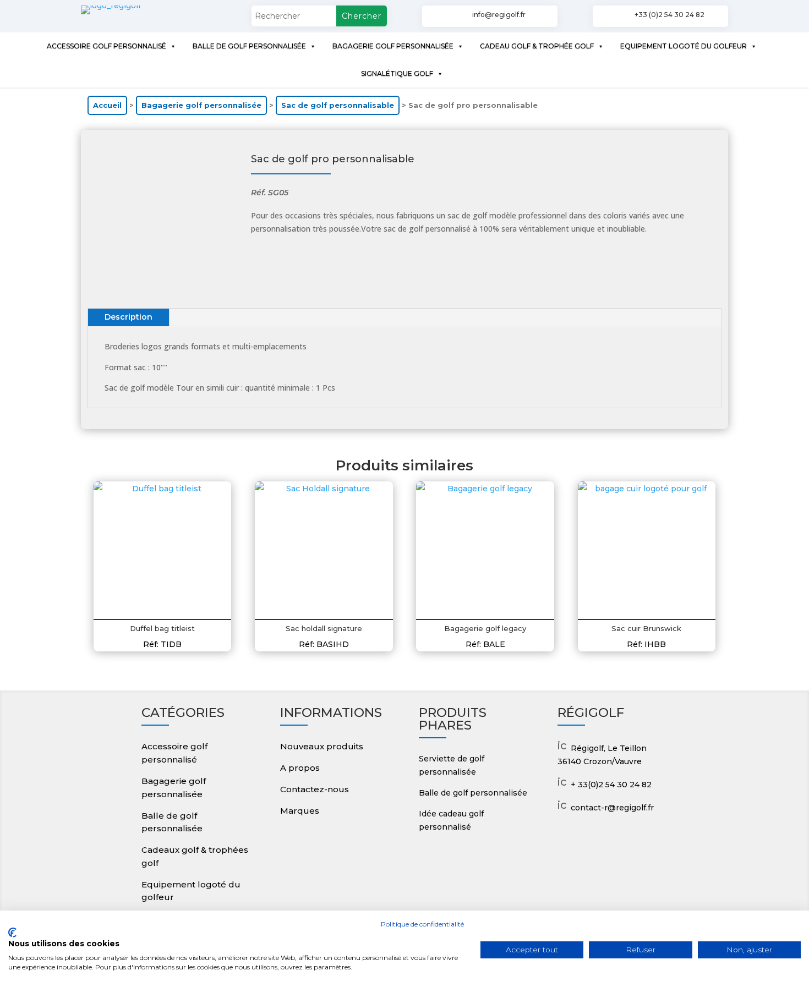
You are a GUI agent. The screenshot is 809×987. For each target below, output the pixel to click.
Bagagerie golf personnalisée (201, 105)
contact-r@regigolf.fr (612, 808)
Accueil (107, 105)
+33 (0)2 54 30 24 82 (669, 14)
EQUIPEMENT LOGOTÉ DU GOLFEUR (683, 46)
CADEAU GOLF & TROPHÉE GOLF (537, 46)
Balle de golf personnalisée (473, 793)
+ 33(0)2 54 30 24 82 (611, 784)
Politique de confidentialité (422, 924)
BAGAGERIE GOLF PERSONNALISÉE (392, 46)
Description (128, 317)
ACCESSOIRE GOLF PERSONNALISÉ (106, 46)
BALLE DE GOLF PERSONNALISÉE (249, 46)
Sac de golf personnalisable (337, 105)
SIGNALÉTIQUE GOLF (397, 73)
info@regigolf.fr (499, 14)
